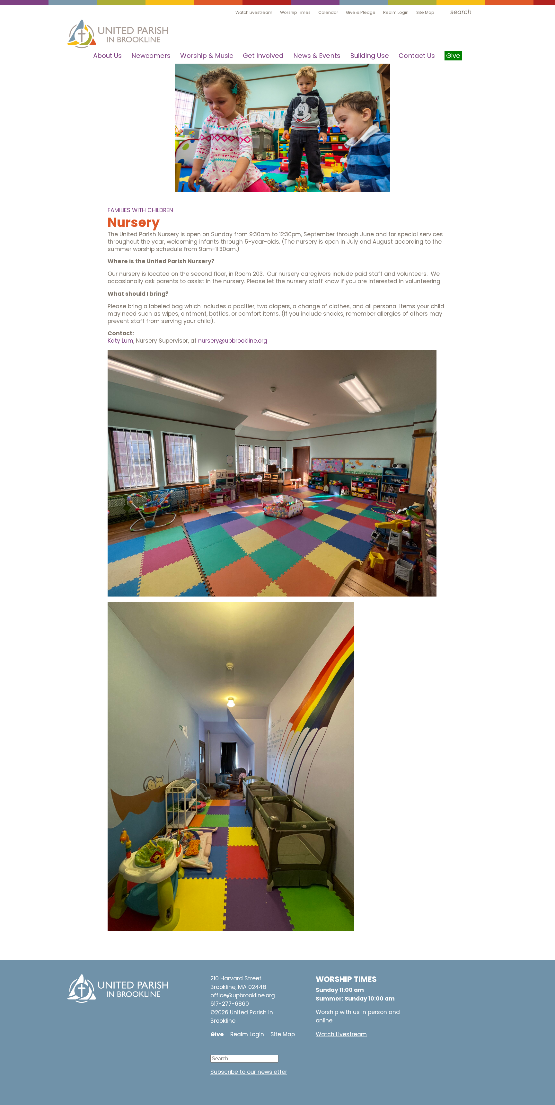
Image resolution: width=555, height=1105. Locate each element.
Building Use (369, 55)
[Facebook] (234, 1050)
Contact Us (417, 55)
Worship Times (295, 12)
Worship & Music (206, 55)
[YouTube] (215, 1050)
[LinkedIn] (254, 1050)
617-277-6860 (229, 1004)
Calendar (328, 12)
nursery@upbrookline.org (232, 341)
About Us (107, 55)
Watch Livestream (253, 12)
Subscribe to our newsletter (248, 1072)
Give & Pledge (360, 12)
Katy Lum (120, 341)
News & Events (316, 55)
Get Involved (263, 55)
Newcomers (151, 55)
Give (217, 1034)
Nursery (134, 222)
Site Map (425, 12)
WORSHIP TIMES (346, 979)
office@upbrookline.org (242, 995)
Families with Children (140, 210)
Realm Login (396, 12)
